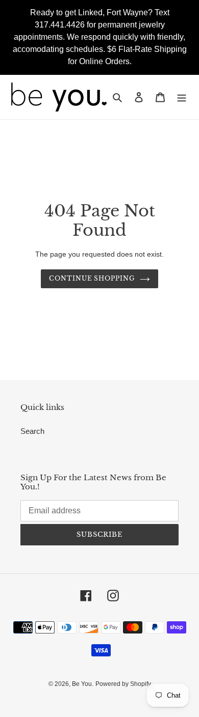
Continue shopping (92, 278)
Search (32, 431)
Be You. (82, 683)
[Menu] (181, 97)
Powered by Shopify (123, 683)
